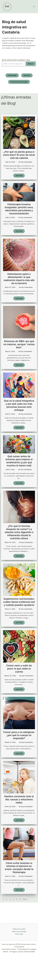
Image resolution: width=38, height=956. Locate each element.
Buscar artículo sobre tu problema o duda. (16, 60)
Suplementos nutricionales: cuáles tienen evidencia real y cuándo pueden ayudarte (19, 601)
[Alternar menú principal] (34, 6)
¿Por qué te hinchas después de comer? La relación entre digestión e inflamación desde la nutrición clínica (19, 532)
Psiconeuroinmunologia (19, 82)
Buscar (30, 64)
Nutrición (27, 75)
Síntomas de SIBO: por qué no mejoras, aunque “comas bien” (19, 344)
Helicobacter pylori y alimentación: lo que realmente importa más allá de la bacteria (19, 279)
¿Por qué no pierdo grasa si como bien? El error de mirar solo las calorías (19, 154)
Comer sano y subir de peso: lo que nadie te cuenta (19, 668)
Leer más (19, 175)
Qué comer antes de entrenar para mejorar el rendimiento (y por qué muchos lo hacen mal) (19, 461)
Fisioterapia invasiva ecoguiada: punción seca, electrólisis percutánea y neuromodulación (19, 209)
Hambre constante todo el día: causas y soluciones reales (19, 799)
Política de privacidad (19, 931)
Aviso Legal (19, 934)
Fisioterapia (12, 75)
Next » (25, 899)
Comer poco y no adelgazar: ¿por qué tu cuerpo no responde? (19, 735)
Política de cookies (19, 929)
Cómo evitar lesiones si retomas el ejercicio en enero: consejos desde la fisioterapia (19, 868)
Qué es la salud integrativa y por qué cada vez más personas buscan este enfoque (19, 405)
